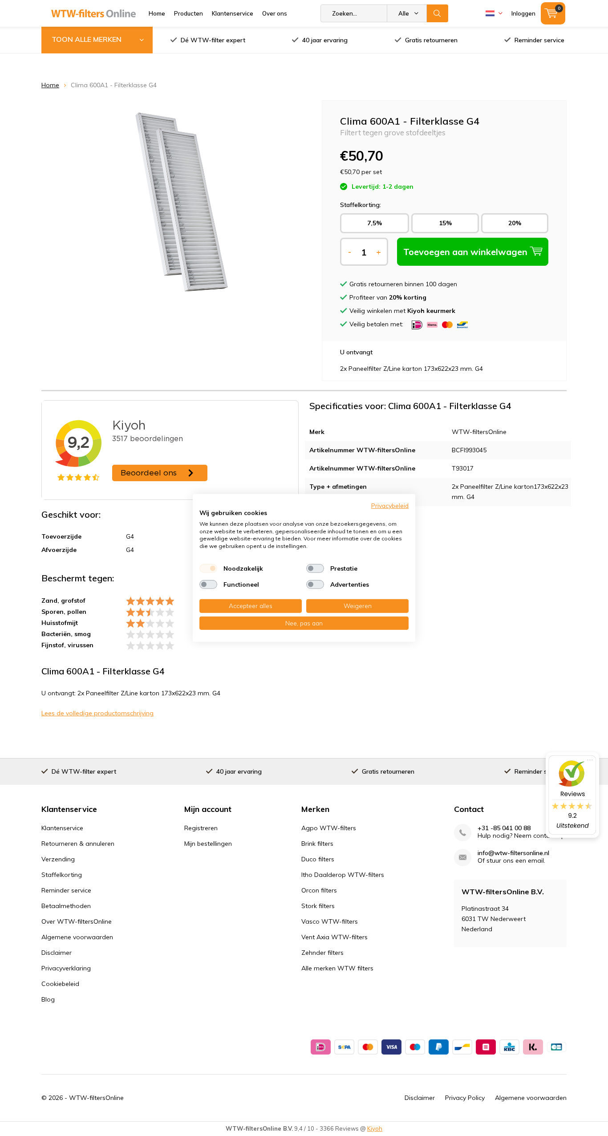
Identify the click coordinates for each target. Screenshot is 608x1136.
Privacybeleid (390, 505)
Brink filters (317, 844)
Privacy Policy (465, 1098)
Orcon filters (319, 890)
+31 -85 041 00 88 (504, 828)
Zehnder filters (322, 953)
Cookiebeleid (60, 984)
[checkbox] (208, 568)
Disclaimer (56, 953)
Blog (48, 999)
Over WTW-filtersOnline (76, 921)
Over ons (274, 13)
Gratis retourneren (431, 40)
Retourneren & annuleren (77, 844)
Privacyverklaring (66, 968)
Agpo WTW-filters (328, 828)
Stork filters (318, 906)
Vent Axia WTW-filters (334, 937)
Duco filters (317, 859)
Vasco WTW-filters (329, 921)
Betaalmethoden (66, 906)
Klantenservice (232, 13)
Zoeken (437, 13)
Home (157, 13)
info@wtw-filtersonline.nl (513, 853)
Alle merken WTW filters (337, 968)
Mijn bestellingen (208, 844)
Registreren (201, 828)
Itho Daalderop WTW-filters (342, 875)
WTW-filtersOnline (96, 1098)
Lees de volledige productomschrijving (97, 713)
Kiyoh (374, 1128)
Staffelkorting (61, 875)
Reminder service (539, 40)
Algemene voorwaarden (77, 937)
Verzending (58, 859)
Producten (188, 13)
